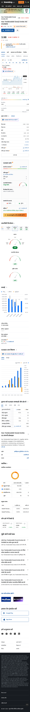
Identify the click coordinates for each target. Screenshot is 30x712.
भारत (14, 6)
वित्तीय (25, 52)
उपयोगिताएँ (26, 454)
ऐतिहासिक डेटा (18, 56)
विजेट (2, 648)
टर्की (28, 458)
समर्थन (17, 648)
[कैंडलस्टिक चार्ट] (3, 60)
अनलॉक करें (18, 426)
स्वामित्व (12, 56)
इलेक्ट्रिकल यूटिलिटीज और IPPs (21, 451)
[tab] (8, 228)
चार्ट (8, 52)
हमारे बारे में (18, 642)
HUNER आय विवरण (8, 350)
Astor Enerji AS (6, 523)
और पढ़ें (3, 447)
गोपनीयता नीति (3, 697)
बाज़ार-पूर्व (19, 6)
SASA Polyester (19, 523)
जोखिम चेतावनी (4, 703)
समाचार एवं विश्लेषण (16, 52)
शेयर (3, 6)
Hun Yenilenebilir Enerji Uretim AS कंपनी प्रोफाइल (12, 434)
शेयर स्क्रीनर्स (8, 6)
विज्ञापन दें (18, 645)
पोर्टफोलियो (3, 645)
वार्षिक (2, 357)
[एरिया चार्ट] (5, 60)
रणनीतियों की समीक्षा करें (10, 47)
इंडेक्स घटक (25, 56)
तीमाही (7, 357)
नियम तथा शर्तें (3, 692)
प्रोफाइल (8, 56)
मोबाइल (3, 642)
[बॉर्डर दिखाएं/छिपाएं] (11, 60)
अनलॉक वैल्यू (24, 99)
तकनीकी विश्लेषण (7, 223)
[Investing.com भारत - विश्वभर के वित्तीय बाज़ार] (9, 2)
